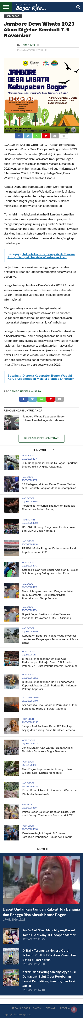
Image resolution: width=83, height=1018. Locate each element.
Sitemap (50, 1008)
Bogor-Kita (28, 44)
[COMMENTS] (63, 135)
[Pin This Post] (46, 135)
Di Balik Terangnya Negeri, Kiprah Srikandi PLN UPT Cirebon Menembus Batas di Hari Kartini (49, 954)
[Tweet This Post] (28, 135)
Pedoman (65, 1008)
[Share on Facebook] (19, 135)
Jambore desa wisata (25, 391)
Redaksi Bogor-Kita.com (26, 1008)
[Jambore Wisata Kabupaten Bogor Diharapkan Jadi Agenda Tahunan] (11, 422)
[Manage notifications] (74, 1009)
